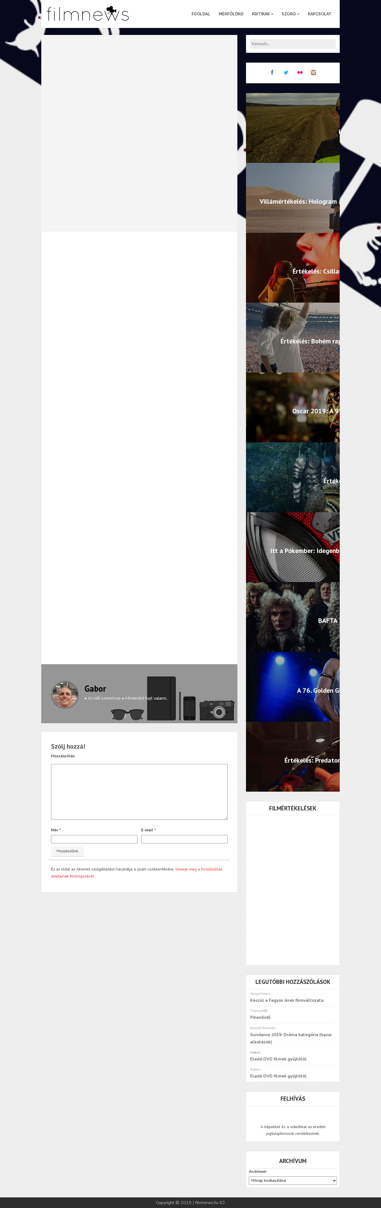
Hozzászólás (63, 756)
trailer (100, 617)
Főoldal (201, 14)
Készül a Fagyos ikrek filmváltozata (287, 1000)
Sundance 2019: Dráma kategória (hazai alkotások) (291, 1038)
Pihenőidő (260, 1017)
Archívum (257, 1171)
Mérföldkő (231, 14)
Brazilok (62, 617)
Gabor (95, 688)
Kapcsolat (319, 14)
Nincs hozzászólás (139, 256)
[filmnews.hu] (88, 14)
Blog (106, 256)
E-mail (147, 830)
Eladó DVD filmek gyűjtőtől (278, 1059)
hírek (82, 617)
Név (54, 830)
